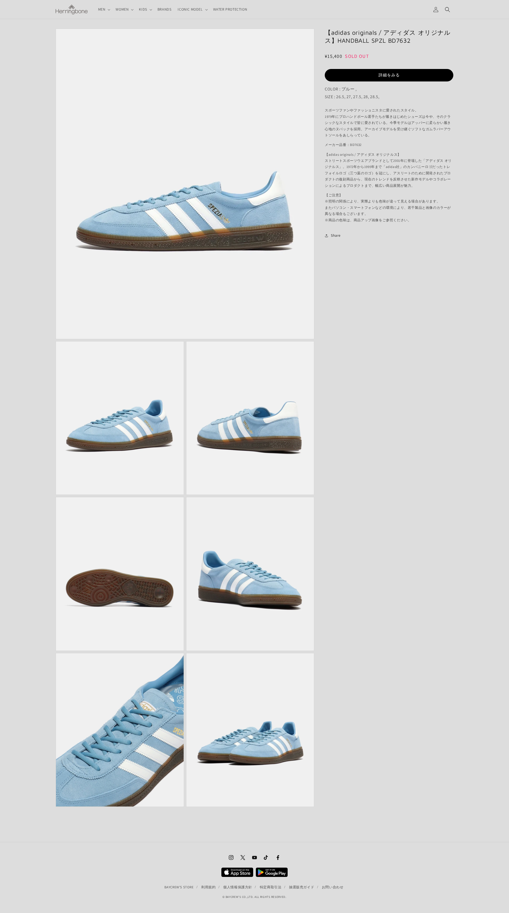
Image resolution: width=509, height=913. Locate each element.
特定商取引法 (271, 887)
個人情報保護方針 (237, 887)
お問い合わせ (333, 887)
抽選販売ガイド (301, 887)
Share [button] (336, 235)
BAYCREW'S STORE (179, 887)
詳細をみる (389, 74)
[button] (104, 9)
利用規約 (208, 887)
